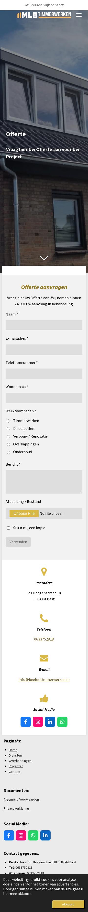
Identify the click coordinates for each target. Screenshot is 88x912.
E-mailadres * (17, 338)
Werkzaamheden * (21, 410)
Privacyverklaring (17, 808)
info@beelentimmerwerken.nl (44, 679)
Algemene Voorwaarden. (22, 799)
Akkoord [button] (68, 904)
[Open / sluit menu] (79, 15)
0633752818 (44, 639)
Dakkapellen (23, 428)
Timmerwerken (26, 420)
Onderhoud (22, 451)
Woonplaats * (17, 386)
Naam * (12, 314)
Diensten (15, 755)
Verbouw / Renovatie (30, 436)
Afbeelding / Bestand (23, 501)
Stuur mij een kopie (29, 527)
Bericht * (13, 464)
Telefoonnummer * (22, 362)
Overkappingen (26, 444)
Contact (14, 771)
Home (13, 750)
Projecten (16, 766)
